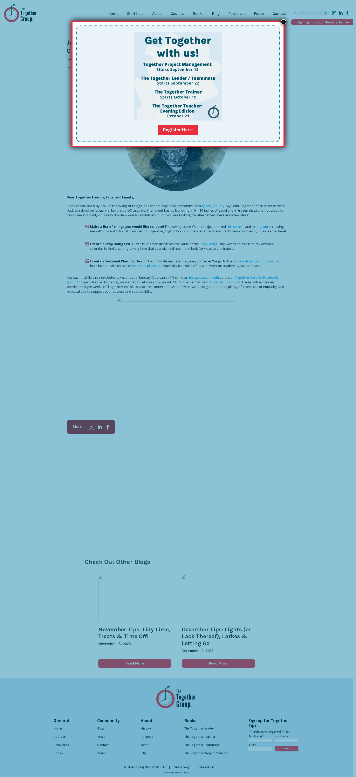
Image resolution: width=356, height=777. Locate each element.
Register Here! (178, 129)
